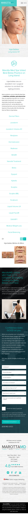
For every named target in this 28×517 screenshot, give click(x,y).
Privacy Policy (5, 417)
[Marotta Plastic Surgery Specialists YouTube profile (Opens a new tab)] (20, 472)
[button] (21, 238)
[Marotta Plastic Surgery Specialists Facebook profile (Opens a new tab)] (11, 472)
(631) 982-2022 (7, 426)
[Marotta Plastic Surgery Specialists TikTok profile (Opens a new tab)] (16, 472)
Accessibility (23, 484)
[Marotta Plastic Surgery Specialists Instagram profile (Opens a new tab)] (8, 472)
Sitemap (5, 484)
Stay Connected (14, 475)
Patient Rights (17, 484)
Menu (25, 3)
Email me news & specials (14, 408)
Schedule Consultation (10, 422)
